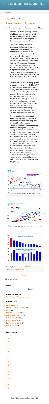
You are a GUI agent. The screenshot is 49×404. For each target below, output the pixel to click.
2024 (8, 342)
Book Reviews (11, 305)
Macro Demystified (12, 320)
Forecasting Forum (12, 313)
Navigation (8, 12)
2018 (8, 362)
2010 (8, 388)
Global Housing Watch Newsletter (17, 297)
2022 (8, 348)
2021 (8, 352)
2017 (8, 365)
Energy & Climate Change (15, 308)
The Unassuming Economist (24, 3)
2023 (8, 345)
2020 (8, 355)
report (20, 28)
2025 (8, 339)
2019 (8, 358)
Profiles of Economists (13, 323)
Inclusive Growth (12, 318)
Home (24, 276)
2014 (8, 375)
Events (8, 310)
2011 (8, 385)
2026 (8, 335)
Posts (16, 279)
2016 (8, 368)
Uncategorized (11, 325)
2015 (8, 372)
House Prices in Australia (20, 23)
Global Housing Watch (17, 269)
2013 (8, 378)
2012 (8, 381)
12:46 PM (28, 267)
